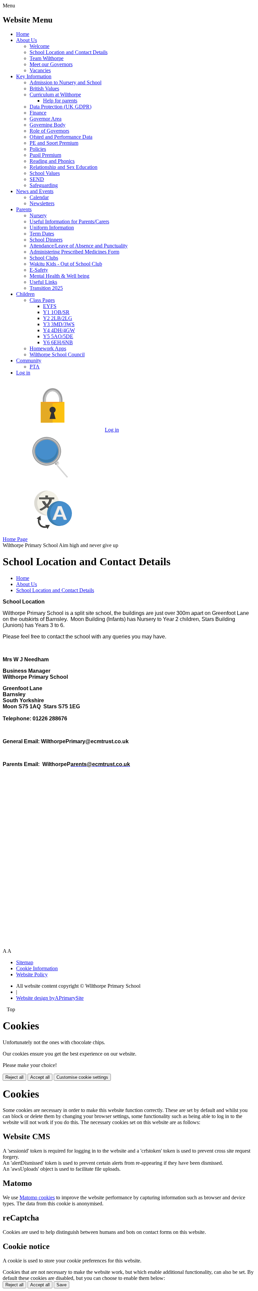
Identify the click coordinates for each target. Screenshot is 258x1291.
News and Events (34, 191)
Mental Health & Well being (59, 276)
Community (28, 360)
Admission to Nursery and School (65, 82)
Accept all (40, 1077)
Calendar (39, 197)
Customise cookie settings (82, 1077)
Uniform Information (52, 227)
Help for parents (60, 100)
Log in (23, 372)
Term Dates (42, 233)
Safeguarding (44, 185)
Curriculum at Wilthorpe (55, 94)
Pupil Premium (45, 155)
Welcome (39, 46)
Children (25, 294)
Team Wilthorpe (46, 58)
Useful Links (43, 282)
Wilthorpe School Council (57, 354)
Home (22, 34)
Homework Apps (48, 348)
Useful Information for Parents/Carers (69, 221)
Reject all (14, 1077)
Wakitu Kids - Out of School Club (66, 264)
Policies (38, 149)
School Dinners (46, 239)
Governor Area (45, 119)
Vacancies (40, 70)
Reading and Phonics (52, 161)
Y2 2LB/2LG (57, 318)
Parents (24, 209)
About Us (26, 40)
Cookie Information (37, 968)
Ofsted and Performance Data (61, 137)
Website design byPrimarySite (50, 998)
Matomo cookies (37, 1197)
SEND (37, 179)
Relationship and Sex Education (63, 167)
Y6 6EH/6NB (58, 342)
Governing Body (48, 125)
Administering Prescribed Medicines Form (74, 252)
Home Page (15, 539)
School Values (45, 173)
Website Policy (32, 974)
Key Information (33, 76)
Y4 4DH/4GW (59, 330)
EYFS (49, 306)
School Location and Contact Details (69, 52)
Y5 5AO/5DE (58, 336)
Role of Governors (49, 131)
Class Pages (42, 300)
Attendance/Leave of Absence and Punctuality (79, 246)
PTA (35, 366)
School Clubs (44, 258)
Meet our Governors (51, 64)
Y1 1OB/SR (56, 312)
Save (61, 1284)
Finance (38, 113)
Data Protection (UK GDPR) (60, 106)
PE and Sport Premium (54, 143)
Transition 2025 (46, 288)
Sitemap (24, 962)
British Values (44, 88)
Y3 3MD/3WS (59, 324)
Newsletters (42, 203)
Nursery (38, 215)
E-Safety (39, 270)
